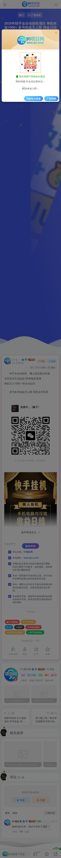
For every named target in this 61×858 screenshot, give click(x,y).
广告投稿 (51, 98)
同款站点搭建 (33, 98)
